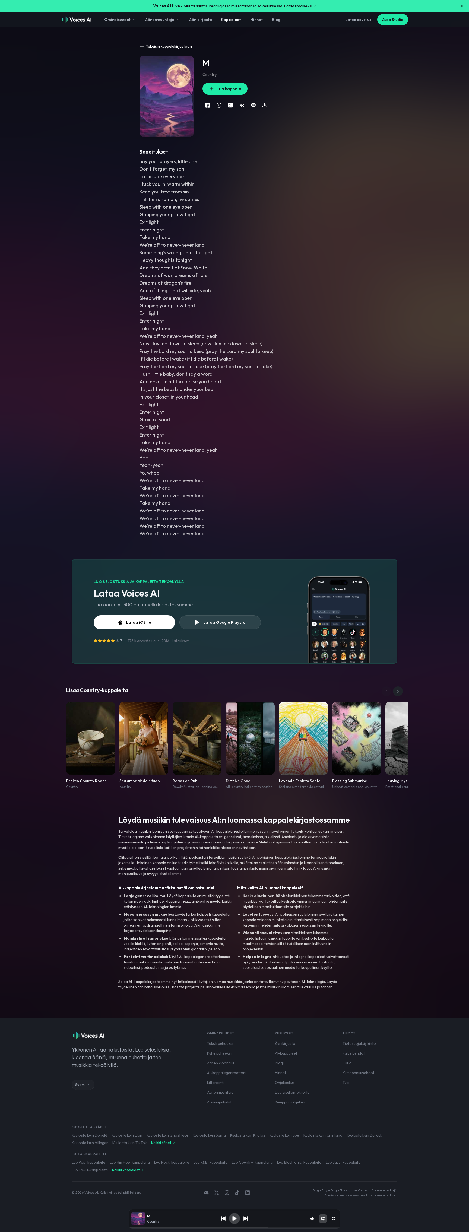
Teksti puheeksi (220, 1043)
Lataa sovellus (358, 19)
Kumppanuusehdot (358, 1072)
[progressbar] (234, 1228)
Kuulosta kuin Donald (89, 1135)
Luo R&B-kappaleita (210, 1162)
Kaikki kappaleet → (127, 1169)
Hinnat (256, 19)
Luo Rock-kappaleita (171, 1162)
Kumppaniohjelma (290, 1102)
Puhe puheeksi (219, 1053)
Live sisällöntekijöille (292, 1092)
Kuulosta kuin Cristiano (323, 1135)
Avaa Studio (392, 19)
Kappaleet (231, 19)
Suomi (80, 1084)
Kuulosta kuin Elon (127, 1135)
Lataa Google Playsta (224, 622)
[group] (234, 1228)
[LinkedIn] (247, 1192)
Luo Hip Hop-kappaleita (130, 1162)
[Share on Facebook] (207, 105)
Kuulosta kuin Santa (209, 1135)
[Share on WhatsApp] (219, 105)
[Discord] (206, 1192)
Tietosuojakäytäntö (359, 1043)
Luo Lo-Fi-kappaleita (90, 1169)
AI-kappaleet (286, 1053)
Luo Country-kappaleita (252, 1162)
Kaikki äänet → (163, 1142)
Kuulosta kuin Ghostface (167, 1135)
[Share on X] (230, 105)
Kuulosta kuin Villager (90, 1142)
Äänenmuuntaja (160, 19)
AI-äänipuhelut (219, 1102)
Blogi (276, 19)
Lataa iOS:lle (138, 622)
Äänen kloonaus (220, 1063)
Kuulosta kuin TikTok (129, 1142)
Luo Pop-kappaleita (88, 1162)
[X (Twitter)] (216, 1192)
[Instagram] (227, 1192)
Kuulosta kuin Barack (364, 1135)
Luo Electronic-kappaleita (299, 1162)
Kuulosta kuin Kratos (247, 1135)
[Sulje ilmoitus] (462, 6)
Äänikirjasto (200, 19)
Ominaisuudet (117, 19)
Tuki (346, 1082)
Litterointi (215, 1082)
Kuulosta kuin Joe (284, 1135)
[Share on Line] (253, 105)
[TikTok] (237, 1192)
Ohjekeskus (285, 1082)
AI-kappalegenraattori (226, 1072)
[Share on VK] (242, 105)
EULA (347, 1063)
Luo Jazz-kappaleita (343, 1162)
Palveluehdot (354, 1053)
